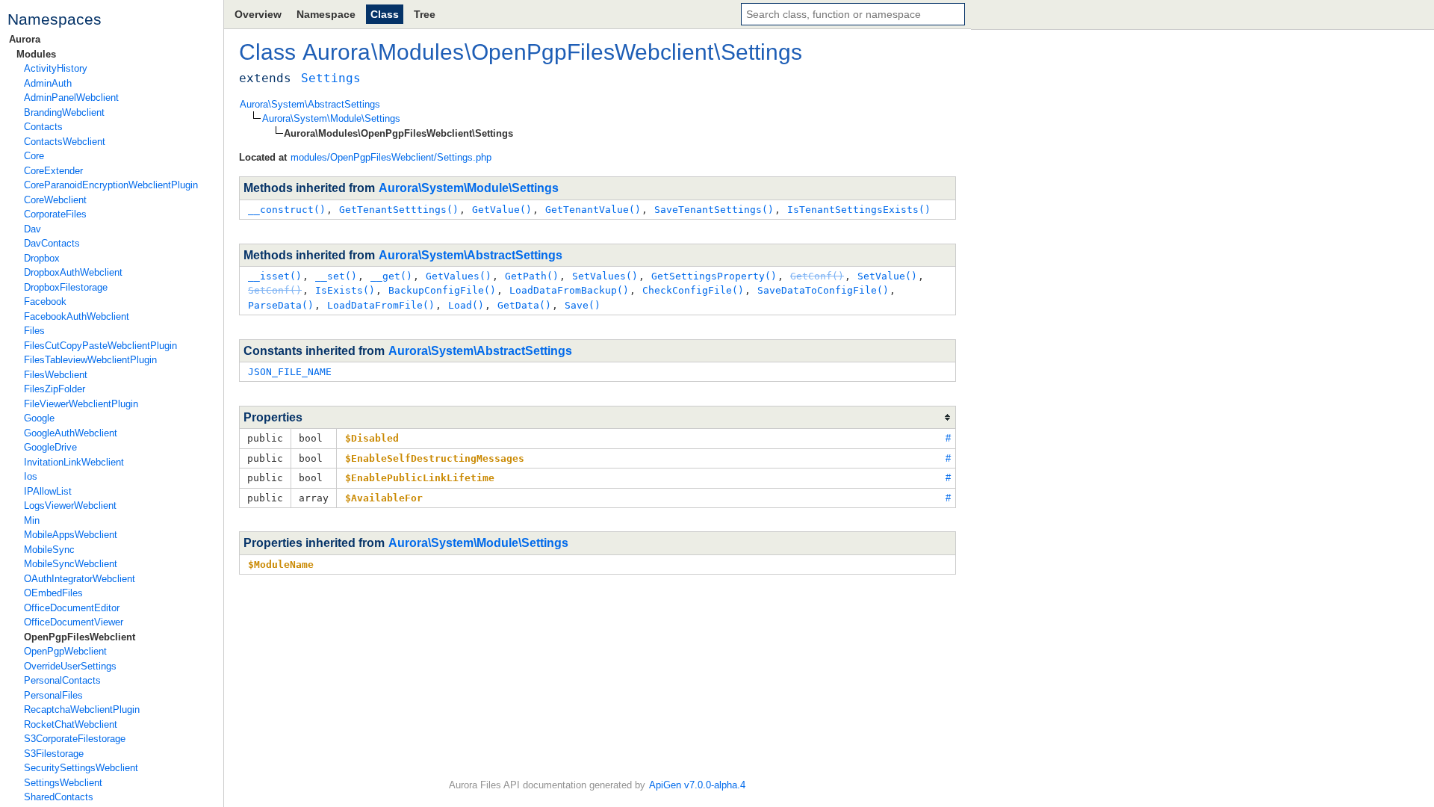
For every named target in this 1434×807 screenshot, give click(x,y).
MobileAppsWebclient (70, 534)
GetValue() (502, 209)
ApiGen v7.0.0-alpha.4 (697, 785)
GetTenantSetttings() (399, 209)
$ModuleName (281, 564)
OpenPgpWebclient (65, 651)
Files (34, 330)
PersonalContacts (62, 680)
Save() (582, 305)
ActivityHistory (55, 68)
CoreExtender (53, 170)
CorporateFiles (55, 214)
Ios (30, 476)
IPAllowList (48, 491)
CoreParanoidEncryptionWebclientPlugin (111, 185)
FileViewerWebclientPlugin (81, 403)
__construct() (287, 209)
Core (34, 155)
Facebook (45, 301)
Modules (36, 54)
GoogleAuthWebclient (70, 433)
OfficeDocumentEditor (72, 607)
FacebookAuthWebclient (76, 316)
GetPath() (532, 276)
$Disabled (372, 438)
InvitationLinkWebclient (74, 462)
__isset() (275, 276)
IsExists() (345, 290)
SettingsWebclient (63, 782)
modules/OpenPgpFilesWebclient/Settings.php (391, 157)
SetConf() (275, 290)
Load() (466, 305)
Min (32, 520)
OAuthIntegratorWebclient (79, 578)
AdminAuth (48, 83)
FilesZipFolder (54, 389)
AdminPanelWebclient (71, 97)
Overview (258, 14)
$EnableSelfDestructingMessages (434, 458)
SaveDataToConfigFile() (823, 290)
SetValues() (605, 276)
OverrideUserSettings (70, 666)
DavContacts (52, 243)
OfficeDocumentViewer (73, 622)
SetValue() (887, 276)
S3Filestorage (54, 753)
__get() (391, 276)
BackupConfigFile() (442, 290)
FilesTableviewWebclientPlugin (90, 359)
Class (384, 14)
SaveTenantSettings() (714, 209)
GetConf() (817, 276)
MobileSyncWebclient (70, 563)
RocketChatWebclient (70, 724)
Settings (761, 52)
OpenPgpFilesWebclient (79, 637)
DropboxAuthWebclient (73, 272)
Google (39, 418)
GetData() (524, 305)
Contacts (43, 126)
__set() (336, 276)
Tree (424, 14)
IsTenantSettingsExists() (859, 209)
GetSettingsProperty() (714, 276)
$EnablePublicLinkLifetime (419, 477)
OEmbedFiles (53, 593)
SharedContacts (58, 797)
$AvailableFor (384, 498)
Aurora (24, 39)
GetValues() (458, 276)
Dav (32, 229)
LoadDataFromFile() (381, 305)
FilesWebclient (55, 374)
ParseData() (281, 305)
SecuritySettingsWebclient (81, 767)
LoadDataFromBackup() (569, 290)
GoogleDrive (50, 447)
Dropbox (42, 258)
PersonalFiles (53, 695)
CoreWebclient (55, 199)
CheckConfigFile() (693, 290)
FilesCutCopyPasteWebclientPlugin (100, 345)
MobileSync (49, 549)
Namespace (326, 14)
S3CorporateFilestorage (74, 738)
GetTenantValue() (593, 209)
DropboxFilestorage (66, 287)
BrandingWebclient (64, 112)
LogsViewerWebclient (70, 505)
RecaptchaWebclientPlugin (82, 709)
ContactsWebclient (64, 141)
